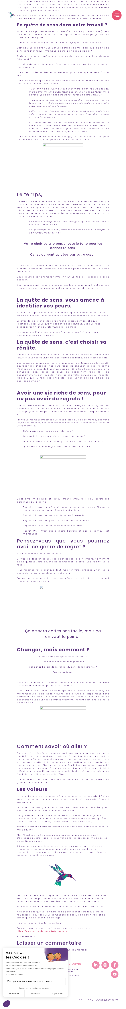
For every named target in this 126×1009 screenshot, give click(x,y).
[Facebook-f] (114, 965)
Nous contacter (71, 975)
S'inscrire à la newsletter (70, 970)
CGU (82, 1000)
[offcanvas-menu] (117, 15)
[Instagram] (105, 965)
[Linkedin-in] (96, 965)
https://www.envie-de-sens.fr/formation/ (42, 931)
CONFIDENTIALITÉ (107, 1000)
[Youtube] (114, 974)
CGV (90, 1000)
